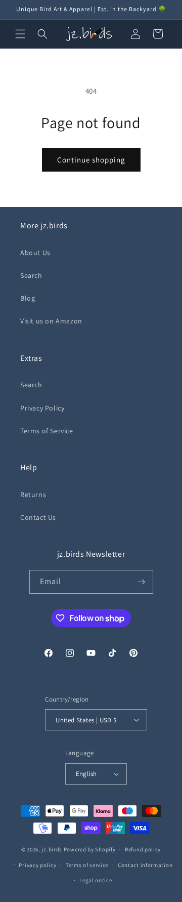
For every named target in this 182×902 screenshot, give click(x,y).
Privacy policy (37, 865)
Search (31, 275)
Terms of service (87, 865)
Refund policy (143, 849)
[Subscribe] (141, 582)
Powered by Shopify (90, 849)
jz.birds (51, 849)
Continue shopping (91, 160)
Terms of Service (46, 430)
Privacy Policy (42, 408)
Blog (27, 298)
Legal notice (95, 880)
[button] (20, 34)
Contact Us (38, 517)
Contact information (145, 865)
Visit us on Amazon (51, 320)
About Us (35, 252)
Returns (33, 494)
